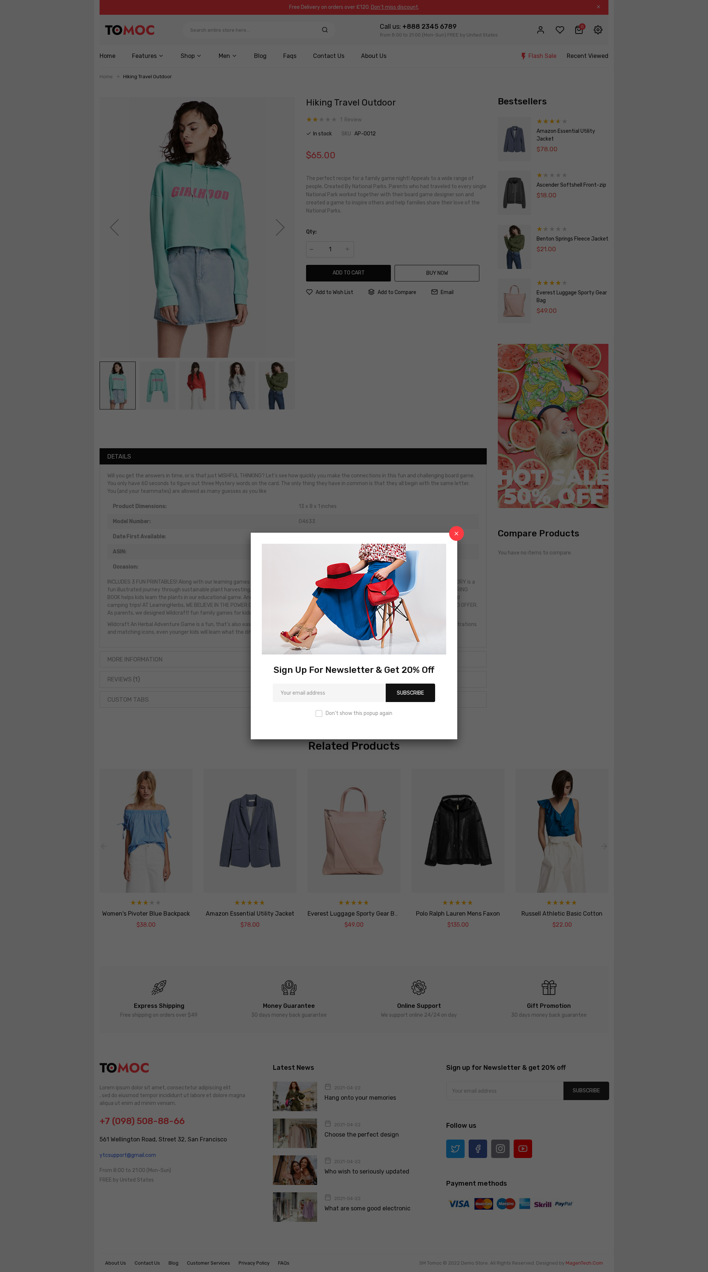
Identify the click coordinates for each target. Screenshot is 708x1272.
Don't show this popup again (359, 713)
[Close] (456, 533)
